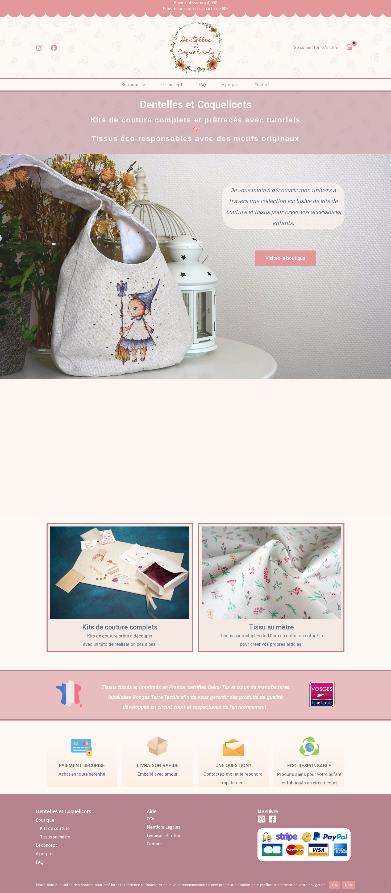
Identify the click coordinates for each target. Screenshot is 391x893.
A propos (230, 85)
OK (334, 885)
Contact (262, 85)
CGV (150, 819)
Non (348, 885)
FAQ (202, 85)
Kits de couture (53, 828)
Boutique (130, 85)
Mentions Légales (163, 827)
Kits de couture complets (119, 627)
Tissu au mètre (271, 627)
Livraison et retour (164, 835)
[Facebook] (54, 47)
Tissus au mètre (53, 837)
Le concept (171, 85)
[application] (142, 85)
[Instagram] (39, 47)
